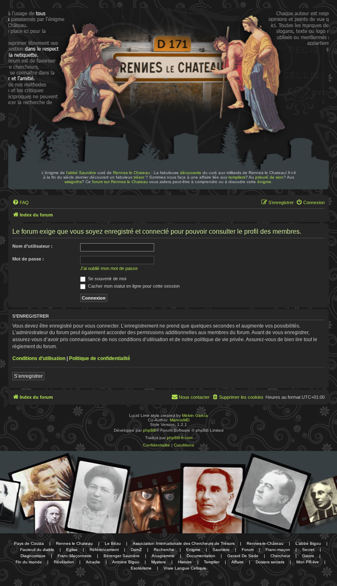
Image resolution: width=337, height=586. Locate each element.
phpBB (149, 430)
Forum (248, 549)
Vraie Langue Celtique (185, 568)
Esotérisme (141, 568)
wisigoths (73, 181)
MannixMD (179, 420)
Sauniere (221, 549)
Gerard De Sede (243, 555)
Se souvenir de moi (106, 278)
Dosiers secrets (270, 562)
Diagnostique (33, 555)
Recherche (164, 549)
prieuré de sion (269, 177)
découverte (190, 172)
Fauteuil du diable (37, 549)
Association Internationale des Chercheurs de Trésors (184, 543)
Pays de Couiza (29, 543)
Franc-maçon (277, 549)
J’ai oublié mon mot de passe (109, 268)
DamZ (136, 549)
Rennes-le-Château (265, 543)
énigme (264, 181)
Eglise (72, 549)
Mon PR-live (307, 562)
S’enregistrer (28, 376)
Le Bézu (113, 543)
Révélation (64, 562)
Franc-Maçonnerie (75, 555)
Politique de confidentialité (99, 358)
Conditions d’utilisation (38, 358)
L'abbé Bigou (308, 543)
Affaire (237, 562)
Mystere (158, 562)
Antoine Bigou (125, 562)
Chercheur (280, 555)
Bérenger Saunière (122, 555)
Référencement (104, 549)
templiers (237, 177)
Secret (308, 549)
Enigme (193, 549)
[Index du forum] (65, 32)
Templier (211, 562)
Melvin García (195, 415)
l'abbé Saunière (81, 172)
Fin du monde (29, 562)
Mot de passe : (28, 258)
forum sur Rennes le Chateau (120, 181)
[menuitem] (20, 202)
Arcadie (93, 562)
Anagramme (163, 555)
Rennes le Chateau (131, 172)
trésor (139, 177)
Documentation (201, 555)
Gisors (308, 555)
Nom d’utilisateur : (32, 246)
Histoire (185, 562)
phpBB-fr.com (179, 437)
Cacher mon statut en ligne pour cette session (133, 286)
